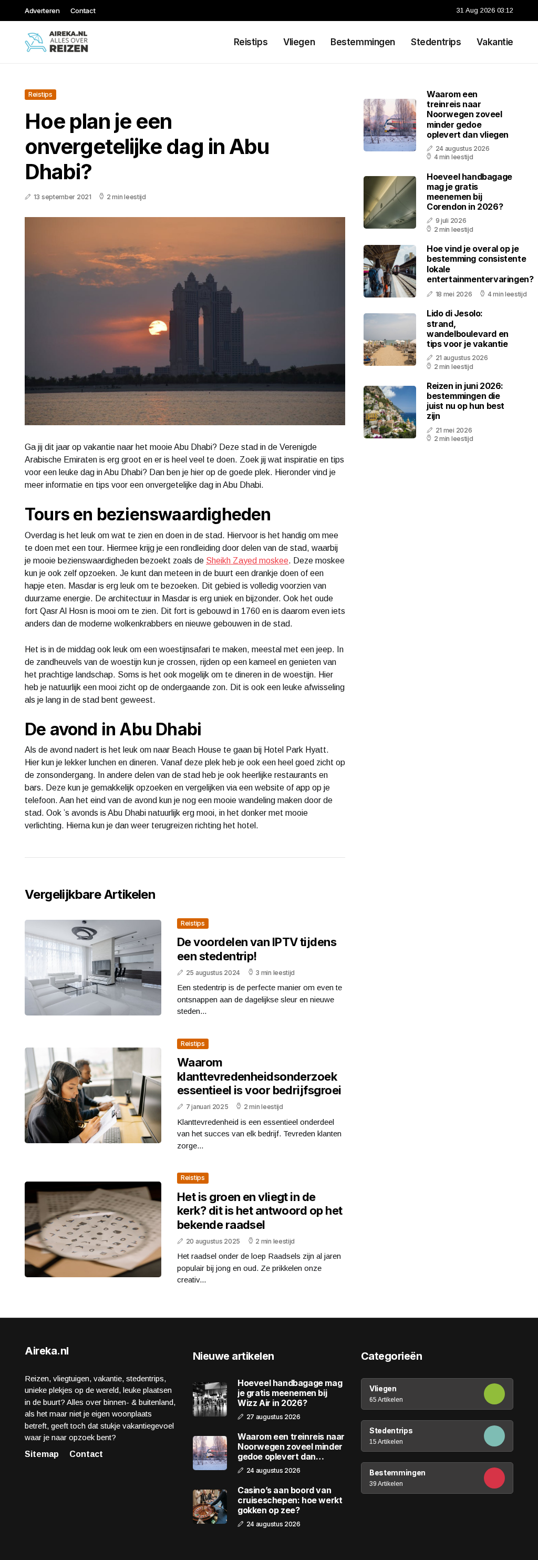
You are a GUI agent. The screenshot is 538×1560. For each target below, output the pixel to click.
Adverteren (42, 10)
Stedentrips (436, 42)
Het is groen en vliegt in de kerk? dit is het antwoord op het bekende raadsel (259, 1210)
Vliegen (299, 42)
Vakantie (495, 42)
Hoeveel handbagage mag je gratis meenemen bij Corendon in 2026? (469, 191)
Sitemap (42, 1454)
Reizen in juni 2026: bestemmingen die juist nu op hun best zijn (465, 401)
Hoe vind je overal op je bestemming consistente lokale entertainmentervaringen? (480, 263)
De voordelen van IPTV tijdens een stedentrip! (256, 948)
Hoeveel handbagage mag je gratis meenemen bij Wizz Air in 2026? (289, 1393)
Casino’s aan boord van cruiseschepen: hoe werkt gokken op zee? (289, 1500)
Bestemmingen (362, 42)
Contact (83, 10)
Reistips (251, 42)
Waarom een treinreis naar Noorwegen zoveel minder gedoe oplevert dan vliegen (468, 114)
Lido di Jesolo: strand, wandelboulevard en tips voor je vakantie (468, 328)
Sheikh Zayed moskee (247, 560)
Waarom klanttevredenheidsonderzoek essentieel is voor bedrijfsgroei (259, 1076)
